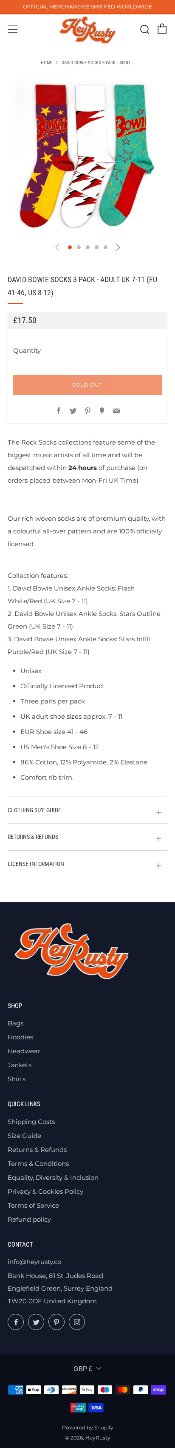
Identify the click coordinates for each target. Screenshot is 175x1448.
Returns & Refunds (37, 1150)
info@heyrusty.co (34, 1262)
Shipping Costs (31, 1122)
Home (46, 63)
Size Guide (24, 1136)
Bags (15, 1023)
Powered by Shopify (87, 1427)
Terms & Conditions (38, 1163)
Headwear (24, 1051)
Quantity (27, 350)
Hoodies (20, 1037)
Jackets (19, 1065)
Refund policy (29, 1219)
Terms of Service (33, 1205)
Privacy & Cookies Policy (45, 1191)
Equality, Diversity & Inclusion (53, 1177)
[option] (87, 155)
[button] (70, 247)
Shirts (16, 1079)
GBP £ (82, 1368)
